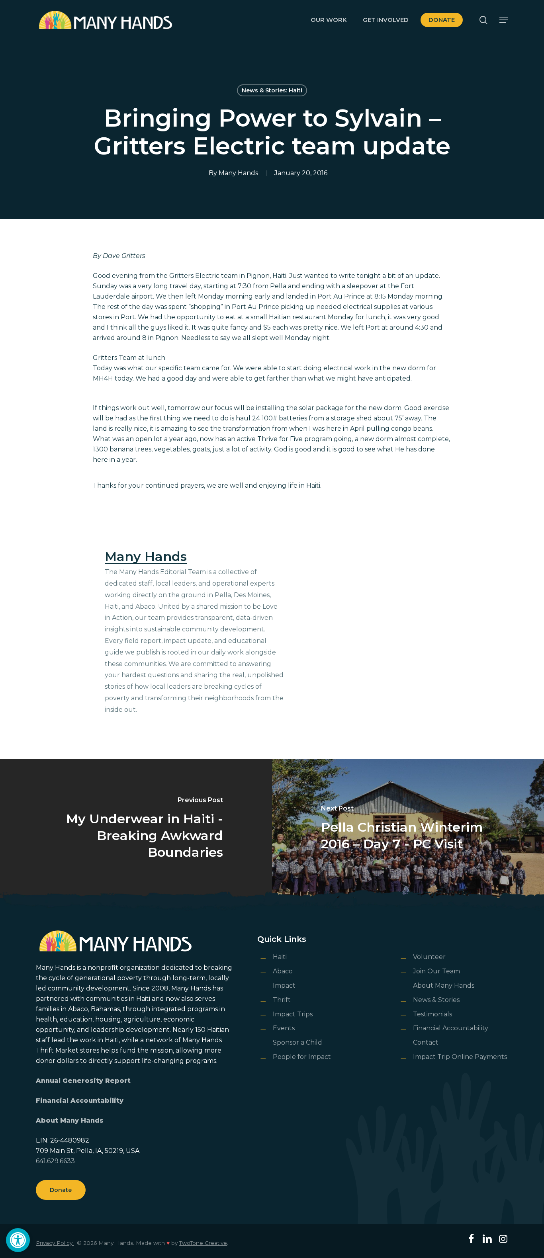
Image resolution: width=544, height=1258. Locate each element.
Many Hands (238, 173)
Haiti (280, 957)
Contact (425, 1042)
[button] (18, 1240)
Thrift (282, 1000)
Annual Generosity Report (83, 1080)
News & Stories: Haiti (272, 90)
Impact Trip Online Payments (460, 1057)
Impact (284, 985)
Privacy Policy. (55, 1243)
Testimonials (432, 1014)
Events (284, 1028)
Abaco (283, 971)
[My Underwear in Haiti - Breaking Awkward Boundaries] (136, 829)
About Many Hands (70, 1120)
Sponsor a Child (297, 1042)
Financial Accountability (79, 1100)
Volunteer (429, 957)
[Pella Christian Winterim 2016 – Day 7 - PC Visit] (408, 829)
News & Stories (436, 1000)
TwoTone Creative (203, 1243)
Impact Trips (293, 1014)
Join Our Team (436, 971)
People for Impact (302, 1057)
